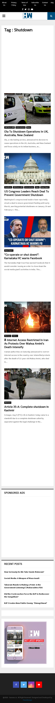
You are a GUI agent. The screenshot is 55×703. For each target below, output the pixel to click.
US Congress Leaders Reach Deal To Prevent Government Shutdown (26, 193)
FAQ (52, 3)
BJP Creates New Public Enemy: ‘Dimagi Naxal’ (25, 603)
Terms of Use (24, 4)
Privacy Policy (13, 4)
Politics (15, 336)
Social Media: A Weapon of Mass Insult (21, 578)
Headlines (8, 187)
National (8, 336)
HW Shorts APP (9, 127)
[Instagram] (31, 685)
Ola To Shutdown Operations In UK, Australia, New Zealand (26, 133)
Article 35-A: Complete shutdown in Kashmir (26, 408)
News (28, 127)
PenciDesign (27, 700)
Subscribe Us (35, 4)
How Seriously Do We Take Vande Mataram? (24, 572)
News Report (45, 187)
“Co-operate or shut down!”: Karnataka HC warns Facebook (23, 256)
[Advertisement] (27, 62)
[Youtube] (39, 685)
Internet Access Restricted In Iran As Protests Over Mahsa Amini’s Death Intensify (26, 343)
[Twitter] (24, 685)
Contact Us (45, 4)
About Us (4, 4)
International (20, 127)
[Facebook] (16, 685)
